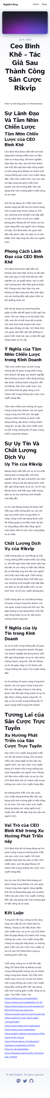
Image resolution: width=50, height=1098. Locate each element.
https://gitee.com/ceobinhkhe (20, 1029)
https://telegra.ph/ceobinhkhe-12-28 (23, 1002)
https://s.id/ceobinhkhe (17, 1049)
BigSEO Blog (10, 4)
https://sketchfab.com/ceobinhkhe (22, 1025)
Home (36, 4)
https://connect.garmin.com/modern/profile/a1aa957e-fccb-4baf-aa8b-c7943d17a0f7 (25, 1018)
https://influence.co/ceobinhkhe (21, 998)
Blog (44, 4)
